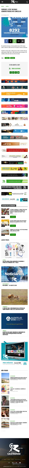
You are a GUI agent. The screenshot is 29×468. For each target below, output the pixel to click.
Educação (12, 421)
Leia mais (13, 216)
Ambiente (5, 306)
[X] (10, 41)
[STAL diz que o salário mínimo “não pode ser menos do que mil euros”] (5, 412)
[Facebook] (6, 41)
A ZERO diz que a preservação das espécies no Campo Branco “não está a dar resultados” (14, 308)
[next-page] (4, 431)
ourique (7, 58)
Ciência (4, 330)
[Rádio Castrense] (14, 1)
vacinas (12, 58)
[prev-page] (2, 431)
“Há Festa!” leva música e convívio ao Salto (17, 389)
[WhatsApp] (14, 41)
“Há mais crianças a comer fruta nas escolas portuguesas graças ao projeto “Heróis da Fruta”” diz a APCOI (18, 211)
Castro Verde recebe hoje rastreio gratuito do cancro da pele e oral (18, 221)
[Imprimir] (23, 41)
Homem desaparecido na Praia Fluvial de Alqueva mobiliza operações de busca (18, 378)
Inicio (2, 6)
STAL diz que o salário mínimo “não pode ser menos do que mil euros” (18, 412)
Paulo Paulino (14, 466)
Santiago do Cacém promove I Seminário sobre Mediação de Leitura (18, 423)
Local (11, 387)
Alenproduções (22, 466)
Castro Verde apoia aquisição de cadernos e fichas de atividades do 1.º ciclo (13, 262)
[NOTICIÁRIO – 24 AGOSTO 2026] (14, 274)
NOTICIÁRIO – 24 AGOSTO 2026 (10, 285)
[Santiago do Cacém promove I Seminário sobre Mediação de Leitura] (5, 423)
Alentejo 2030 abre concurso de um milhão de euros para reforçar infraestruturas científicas (14, 333)
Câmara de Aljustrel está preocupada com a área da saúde (19, 230)
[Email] (19, 41)
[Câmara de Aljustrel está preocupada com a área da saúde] (5, 232)
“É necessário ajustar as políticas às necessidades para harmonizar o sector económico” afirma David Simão (18, 401)
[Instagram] (13, 72)
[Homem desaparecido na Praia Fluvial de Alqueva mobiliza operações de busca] (5, 378)
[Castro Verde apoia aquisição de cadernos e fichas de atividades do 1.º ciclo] (14, 250)
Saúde (7, 6)
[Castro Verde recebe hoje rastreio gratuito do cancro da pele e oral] (5, 223)
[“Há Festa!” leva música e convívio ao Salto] (5, 389)
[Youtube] (18, 72)
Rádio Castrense (16, 68)
